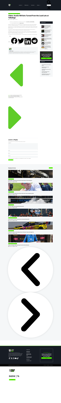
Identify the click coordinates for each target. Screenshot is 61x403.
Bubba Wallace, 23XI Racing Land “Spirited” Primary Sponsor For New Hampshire (20, 180)
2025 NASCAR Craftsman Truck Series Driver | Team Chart (46, 74)
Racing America (11, 394)
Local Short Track (28, 360)
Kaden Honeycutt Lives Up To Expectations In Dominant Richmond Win (18, 219)
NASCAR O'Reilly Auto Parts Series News (14, 13)
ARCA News (28, 359)
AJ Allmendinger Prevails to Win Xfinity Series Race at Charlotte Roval (48, 35)
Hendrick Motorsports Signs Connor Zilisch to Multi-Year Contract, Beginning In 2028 (21, 193)
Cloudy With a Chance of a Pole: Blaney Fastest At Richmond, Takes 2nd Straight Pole (21, 232)
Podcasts (38, 5)
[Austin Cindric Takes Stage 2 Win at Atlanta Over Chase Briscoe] (43, 39)
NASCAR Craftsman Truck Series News (13, 243)
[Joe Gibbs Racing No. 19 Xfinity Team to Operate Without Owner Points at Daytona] (43, 47)
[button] (49, 2)
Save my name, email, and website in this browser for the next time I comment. (20, 158)
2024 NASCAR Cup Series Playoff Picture (46, 65)
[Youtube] (15, 358)
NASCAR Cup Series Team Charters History (45, 67)
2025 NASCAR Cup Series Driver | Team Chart (46, 69)
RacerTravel (10, 399)
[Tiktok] (18, 358)
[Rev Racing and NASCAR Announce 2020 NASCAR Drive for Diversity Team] (43, 43)
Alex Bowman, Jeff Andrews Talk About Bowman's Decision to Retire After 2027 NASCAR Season (48, 31)
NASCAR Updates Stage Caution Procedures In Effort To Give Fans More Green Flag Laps (48, 26)
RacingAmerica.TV (11, 396)
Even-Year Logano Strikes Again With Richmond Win (16, 206)
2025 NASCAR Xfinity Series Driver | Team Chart (45, 72)
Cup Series (20, 5)
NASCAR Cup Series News (28, 352)
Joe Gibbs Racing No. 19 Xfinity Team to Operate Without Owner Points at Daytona (48, 47)
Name (9, 150)
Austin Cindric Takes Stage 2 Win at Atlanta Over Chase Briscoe (48, 39)
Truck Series (32, 5)
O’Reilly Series (26, 5)
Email (9, 153)
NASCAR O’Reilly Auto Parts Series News (28, 354)
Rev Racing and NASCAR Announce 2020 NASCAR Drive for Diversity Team (48, 43)
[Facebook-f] (9, 358)
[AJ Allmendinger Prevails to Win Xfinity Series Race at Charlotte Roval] (43, 35)
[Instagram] (13, 358)
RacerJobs (10, 397)
